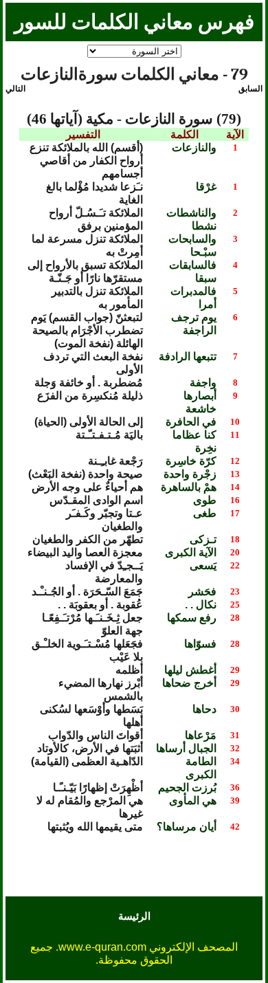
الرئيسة (134, 916)
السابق (250, 88)
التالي (15, 88)
